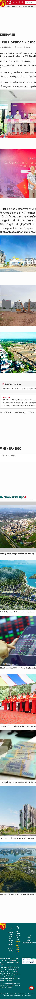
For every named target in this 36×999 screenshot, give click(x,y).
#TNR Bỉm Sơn (19, 412)
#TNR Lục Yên (8, 412)
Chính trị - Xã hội (27, 6)
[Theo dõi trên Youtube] (16, 2)
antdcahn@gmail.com (29, 942)
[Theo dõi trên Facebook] (13, 2)
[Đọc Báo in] (23, 2)
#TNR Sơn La (30, 412)
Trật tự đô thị (15, 6)
